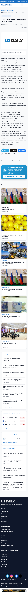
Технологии (4, 519)
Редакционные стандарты (9, 550)
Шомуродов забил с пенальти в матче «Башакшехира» (14, 476)
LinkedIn (3, 567)
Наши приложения (7, 545)
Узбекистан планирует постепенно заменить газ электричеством (13, 453)
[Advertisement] (14, 590)
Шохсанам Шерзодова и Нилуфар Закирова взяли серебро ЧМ (12, 380)
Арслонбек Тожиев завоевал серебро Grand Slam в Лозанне (13, 373)
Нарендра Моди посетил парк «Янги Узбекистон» (13, 387)
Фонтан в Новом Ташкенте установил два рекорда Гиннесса (13, 366)
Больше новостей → (8, 407)
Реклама (4, 548)
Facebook (22, 150)
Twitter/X (14, 150)
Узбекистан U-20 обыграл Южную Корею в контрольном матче (12, 460)
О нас (3, 538)
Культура (4, 521)
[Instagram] (11, 576)
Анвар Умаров (5, 24)
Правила (4, 540)
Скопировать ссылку (9, 153)
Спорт (3, 524)
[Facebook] (16, 576)
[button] (22, 4)
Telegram (6, 150)
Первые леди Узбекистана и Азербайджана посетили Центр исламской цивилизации (12, 468)
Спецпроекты (11, 1)
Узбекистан (4, 511)
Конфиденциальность (8, 543)
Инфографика (3, 1)
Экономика (10, 10)
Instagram (4, 559)
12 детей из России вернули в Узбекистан (11, 359)
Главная (3, 10)
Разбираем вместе (22, 1)
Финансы (4, 516)
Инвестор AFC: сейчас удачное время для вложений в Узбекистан (13, 400)
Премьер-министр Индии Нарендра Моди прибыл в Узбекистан (13, 393)
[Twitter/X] (20, 576)
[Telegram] (7, 576)
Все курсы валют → (8, 428)
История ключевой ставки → (10, 442)
